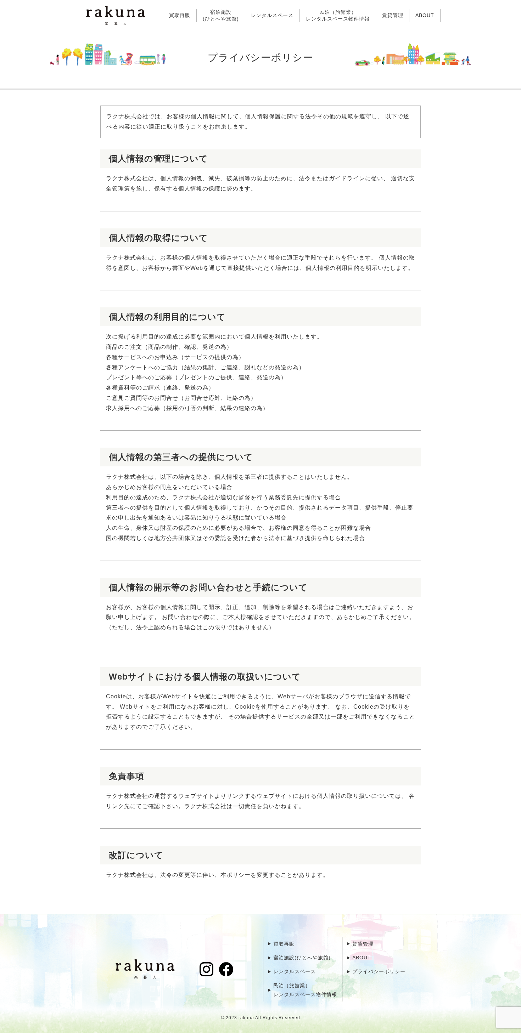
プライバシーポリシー (378, 971)
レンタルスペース (272, 15)
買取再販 (179, 15)
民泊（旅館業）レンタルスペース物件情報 (338, 15)
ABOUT (424, 15)
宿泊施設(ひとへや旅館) (221, 15)
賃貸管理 (392, 15)
